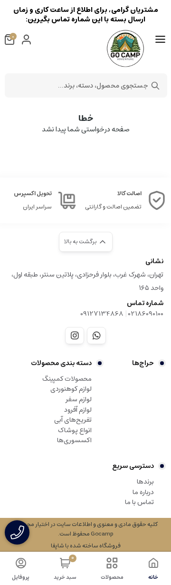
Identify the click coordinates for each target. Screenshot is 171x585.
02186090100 (145, 313)
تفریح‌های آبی (73, 420)
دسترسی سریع (133, 466)
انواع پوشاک (75, 430)
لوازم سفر (79, 399)
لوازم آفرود (78, 410)
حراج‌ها (143, 363)
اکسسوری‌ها (74, 440)
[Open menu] (160, 39)
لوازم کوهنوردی (71, 389)
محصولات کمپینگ (67, 379)
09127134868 (102, 313)
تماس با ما (139, 502)
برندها (145, 481)
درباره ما (143, 492)
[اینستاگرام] (74, 335)
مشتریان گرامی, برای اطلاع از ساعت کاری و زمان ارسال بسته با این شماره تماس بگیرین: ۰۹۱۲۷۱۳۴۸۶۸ (85, 15)
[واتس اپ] (96, 335)
